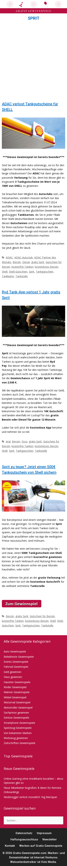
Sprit (31, 271)
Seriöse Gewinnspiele (16, 717)
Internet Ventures (45, 857)
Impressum (44, 833)
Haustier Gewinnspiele (17, 682)
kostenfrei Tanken (22, 266)
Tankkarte (8, 276)
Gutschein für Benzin (42, 616)
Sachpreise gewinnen (16, 712)
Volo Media (48, 862)
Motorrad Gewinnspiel (17, 702)
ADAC (9, 257)
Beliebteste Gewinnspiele (19, 656)
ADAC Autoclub (23, 257)
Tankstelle (21, 276)
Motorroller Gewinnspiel (18, 707)
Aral (8, 441)
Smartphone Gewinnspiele (19, 723)
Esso (24, 441)
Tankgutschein (44, 271)
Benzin (17, 262)
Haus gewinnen (13, 677)
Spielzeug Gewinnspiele (18, 728)
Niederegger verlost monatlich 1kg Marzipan (30, 797)
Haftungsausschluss (24, 839)
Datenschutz (24, 833)
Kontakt (10, 845)
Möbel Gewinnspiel (15, 697)
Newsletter (49, 839)
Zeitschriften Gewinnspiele (19, 743)
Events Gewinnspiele (16, 661)
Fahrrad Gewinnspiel (16, 666)
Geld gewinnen (12, 672)
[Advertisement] (33, 62)
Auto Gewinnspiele (15, 651)
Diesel (26, 262)
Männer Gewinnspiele (17, 692)
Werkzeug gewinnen (16, 738)
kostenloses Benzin (46, 266)
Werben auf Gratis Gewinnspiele (40, 845)
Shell (4, 271)
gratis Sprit (37, 262)
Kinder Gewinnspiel (15, 687)
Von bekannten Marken (18, 733)
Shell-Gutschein (18, 271)
